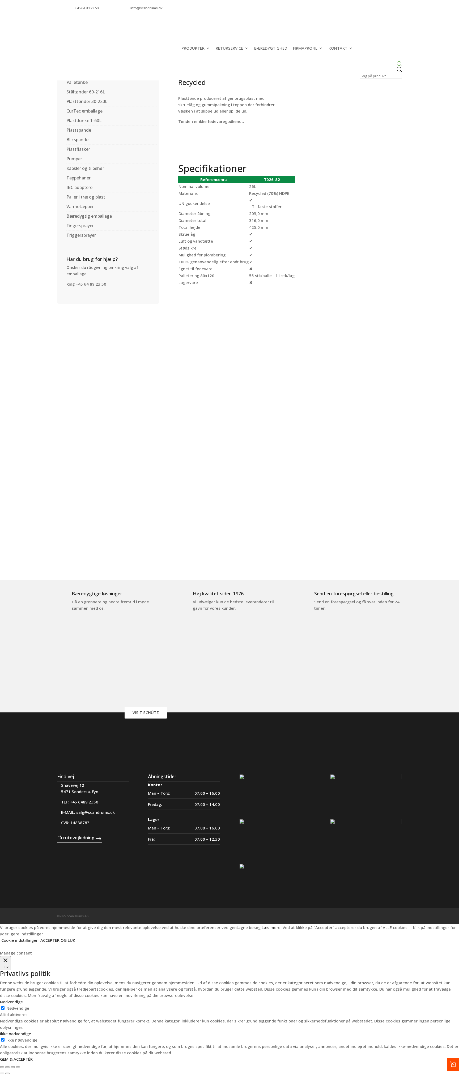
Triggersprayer (81, 235)
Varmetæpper (80, 206)
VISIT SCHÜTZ (146, 712)
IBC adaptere (79, 187)
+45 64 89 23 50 (87, 8)
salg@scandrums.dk (95, 812)
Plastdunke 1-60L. (84, 120)
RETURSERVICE (229, 48)
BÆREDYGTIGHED (270, 48)
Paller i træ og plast (85, 197)
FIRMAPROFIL (305, 48)
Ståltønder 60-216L (85, 92)
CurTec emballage (84, 111)
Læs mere (271, 927)
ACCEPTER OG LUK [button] (57, 940)
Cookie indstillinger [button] (19, 940)
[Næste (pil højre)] (7, 1073)
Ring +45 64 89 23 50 (86, 284)
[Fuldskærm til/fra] (7, 1067)
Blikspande (77, 140)
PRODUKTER (193, 48)
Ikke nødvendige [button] (15, 1033)
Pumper (74, 159)
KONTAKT (338, 48)
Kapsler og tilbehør (85, 168)
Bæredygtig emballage (89, 216)
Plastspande (78, 130)
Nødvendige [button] (11, 1001)
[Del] (13, 1067)
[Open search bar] (380, 64)
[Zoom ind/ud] (2, 1067)
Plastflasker (78, 149)
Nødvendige (17, 1008)
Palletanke (77, 82)
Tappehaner (78, 178)
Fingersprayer (80, 226)
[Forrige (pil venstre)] (2, 1073)
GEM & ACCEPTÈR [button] (16, 1059)
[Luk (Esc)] (18, 1067)
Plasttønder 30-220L (86, 101)
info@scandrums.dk (146, 8)
